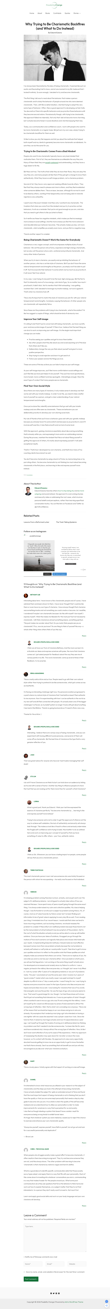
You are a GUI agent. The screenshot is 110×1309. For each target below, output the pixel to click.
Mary (32, 1061)
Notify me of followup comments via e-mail (41, 1257)
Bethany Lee (35, 595)
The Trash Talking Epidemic (66, 522)
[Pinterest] (56, 1293)
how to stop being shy (66, 491)
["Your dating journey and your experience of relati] (70, 555)
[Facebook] (51, 1293)
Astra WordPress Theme (74, 1302)
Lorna (36, 801)
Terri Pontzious (36, 870)
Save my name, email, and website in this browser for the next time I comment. (55, 1272)
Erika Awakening (37, 673)
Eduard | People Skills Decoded (46, 642)
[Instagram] (59, 1293)
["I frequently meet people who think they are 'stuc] (39, 555)
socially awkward (51, 162)
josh (32, 755)
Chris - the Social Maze (39, 1149)
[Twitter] (53, 1293)
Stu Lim (33, 776)
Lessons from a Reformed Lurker (36, 522)
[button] (80, 13)
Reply (84, 636)
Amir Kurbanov (30, 474)
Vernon (33, 892)
